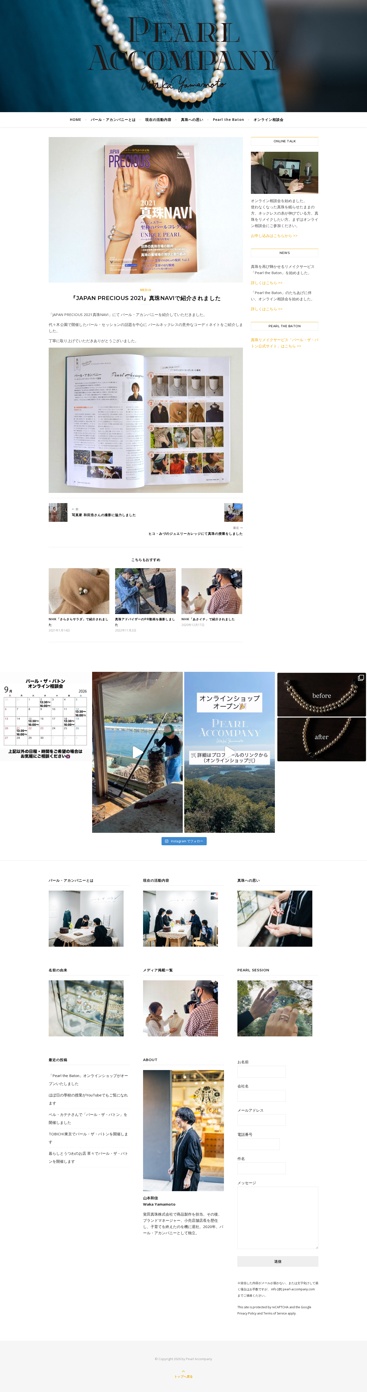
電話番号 (244, 1134)
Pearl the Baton (228, 119)
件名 (241, 1158)
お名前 (243, 1061)
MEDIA (146, 290)
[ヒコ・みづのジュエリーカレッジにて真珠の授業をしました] (233, 512)
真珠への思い (192, 119)
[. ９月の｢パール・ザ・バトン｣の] (45, 717)
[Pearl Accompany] (183, 55)
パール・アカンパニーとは (113, 119)
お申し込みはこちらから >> (274, 235)
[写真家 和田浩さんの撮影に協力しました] (58, 512)
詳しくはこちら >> (267, 282)
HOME (75, 119)
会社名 (243, 1085)
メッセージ (246, 1182)
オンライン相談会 (269, 119)
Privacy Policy (246, 1313)
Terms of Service (275, 1313)
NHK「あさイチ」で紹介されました (208, 619)
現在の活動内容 (158, 119)
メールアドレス (250, 1110)
